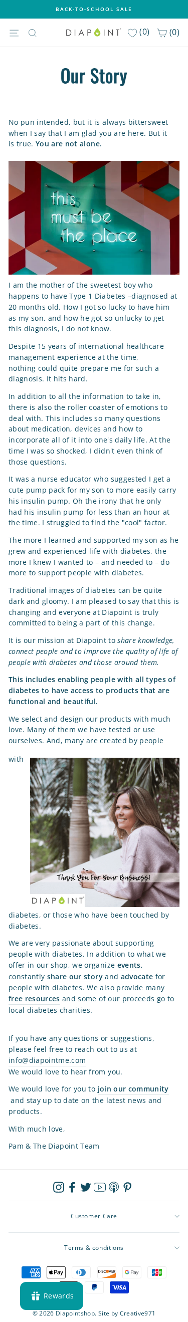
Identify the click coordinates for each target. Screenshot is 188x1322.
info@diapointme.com (47, 1060)
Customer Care (94, 1216)
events (129, 965)
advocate (137, 976)
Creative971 (138, 1313)
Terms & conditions (94, 1247)
